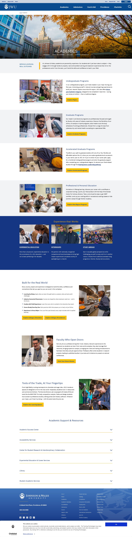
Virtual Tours (100, 507)
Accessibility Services (28, 440)
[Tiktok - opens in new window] (33, 517)
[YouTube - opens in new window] (30, 517)
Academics (64, 7)
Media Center (100, 494)
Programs (46, 54)
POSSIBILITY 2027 (101, 496)
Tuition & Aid (100, 504)
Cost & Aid (91, 7)
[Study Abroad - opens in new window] (97, 234)
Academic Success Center (29, 430)
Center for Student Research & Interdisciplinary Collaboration (42, 450)
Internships (56, 247)
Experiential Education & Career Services (35, 460)
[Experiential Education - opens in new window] (34, 234)
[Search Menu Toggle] (129, 7)
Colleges (70, 54)
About (62, 496)
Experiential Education (29, 247)
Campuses (63, 517)
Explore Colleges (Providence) (55, 318)
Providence (104, 7)
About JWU (10, 1)
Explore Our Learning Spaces (32, 404)
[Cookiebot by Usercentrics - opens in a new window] (13, 534)
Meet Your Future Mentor (66, 361)
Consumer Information (84, 502)
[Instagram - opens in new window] (27, 517)
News (16, 1)
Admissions (77, 7)
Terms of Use (100, 502)
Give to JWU (82, 507)
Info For (4, 1)
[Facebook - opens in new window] (20, 517)
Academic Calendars (66, 502)
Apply (126, 1)
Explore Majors (72, 100)
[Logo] (10, 6)
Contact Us (99, 512)
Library (22, 471)
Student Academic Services (30, 481)
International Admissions (85, 512)
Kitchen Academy (83, 517)
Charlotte (118, 7)
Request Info (112, 1)
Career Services (83, 494)
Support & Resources (82, 54)
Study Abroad (89, 247)
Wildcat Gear (100, 509)
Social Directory (101, 499)
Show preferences (28, 534)
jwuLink (81, 515)
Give (106, 1)
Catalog (81, 496)
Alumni (63, 509)
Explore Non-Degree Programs (77, 204)
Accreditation (64, 504)
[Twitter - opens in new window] (23, 517)
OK (116, 524)
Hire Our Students (83, 509)
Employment (82, 504)
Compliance (82, 499)
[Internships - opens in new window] (66, 234)
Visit (118, 1)
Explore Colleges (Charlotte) (32, 318)
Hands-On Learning (58, 54)
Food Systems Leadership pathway (89, 164)
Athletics (63, 515)
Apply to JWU (64, 512)
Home (21, 12)
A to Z (62, 494)
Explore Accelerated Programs (77, 170)
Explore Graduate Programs (76, 134)
